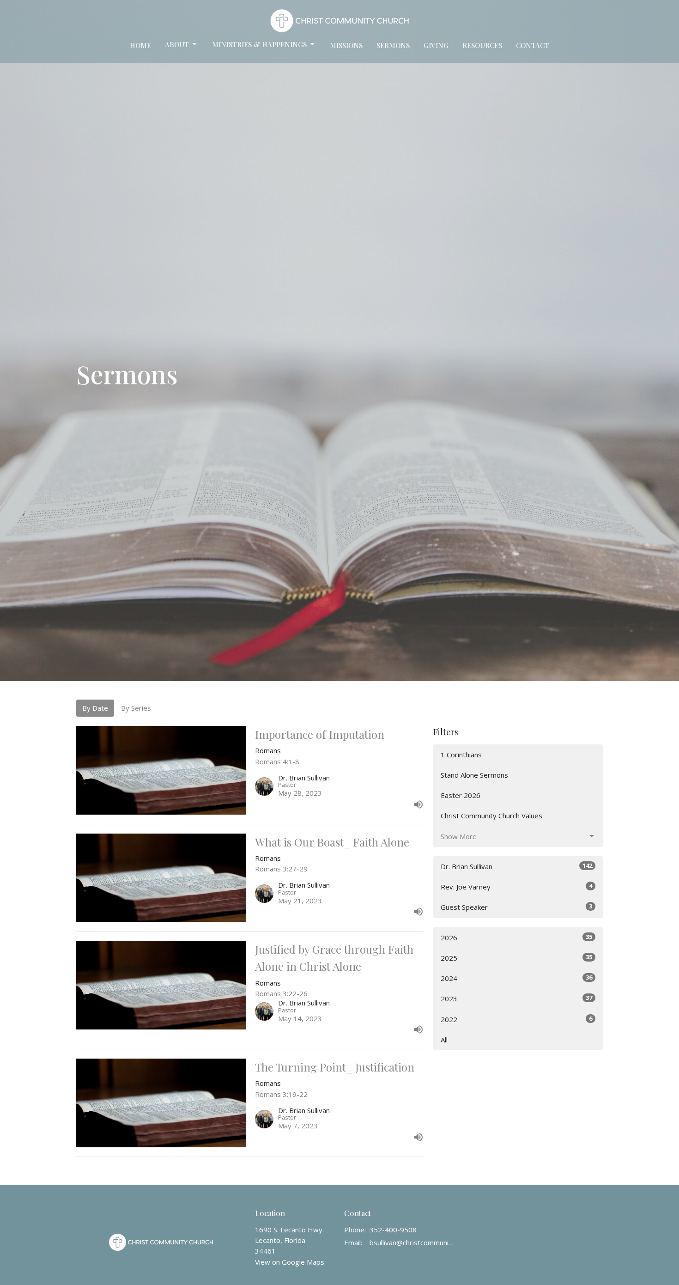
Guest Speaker (516, 907)
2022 (516, 1019)
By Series (136, 708)
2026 (516, 937)
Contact (532, 45)
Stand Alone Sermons (474, 775)
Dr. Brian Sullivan (516, 866)
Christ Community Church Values (491, 815)
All (444, 1039)
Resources (482, 45)
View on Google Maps (289, 1262)
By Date (95, 708)
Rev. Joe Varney (516, 886)
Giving (436, 45)
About (177, 44)
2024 (516, 978)
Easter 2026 (460, 795)
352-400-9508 (393, 1229)
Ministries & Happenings (259, 44)
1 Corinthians (461, 754)
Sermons (393, 45)
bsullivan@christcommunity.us (412, 1242)
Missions (346, 45)
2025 (516, 957)
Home (140, 45)
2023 (516, 998)
